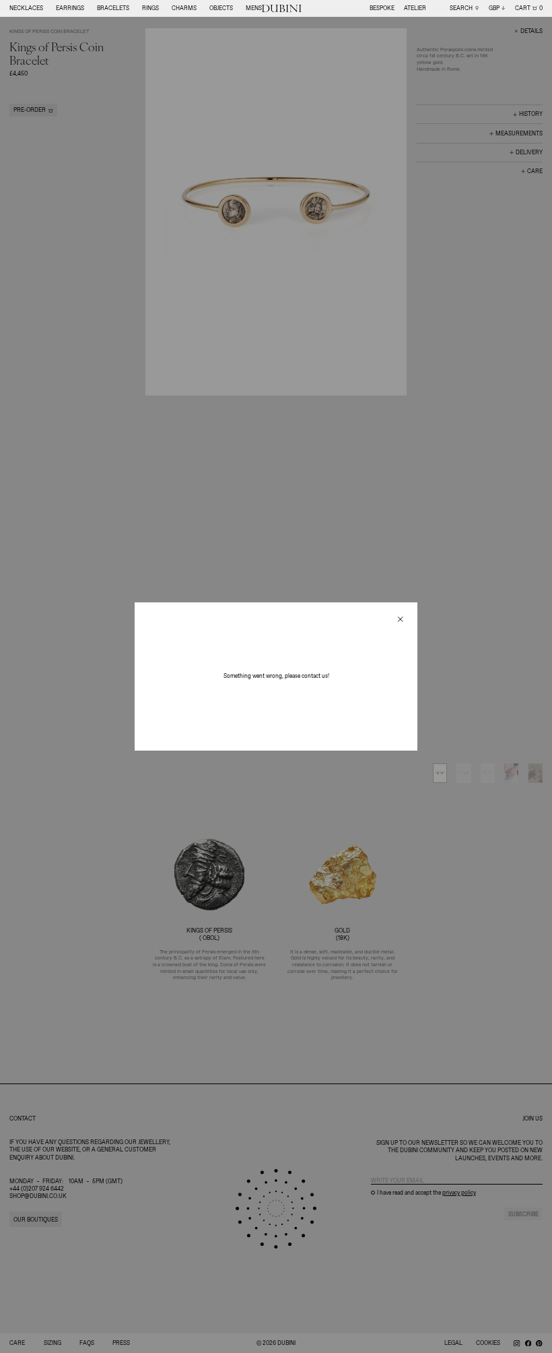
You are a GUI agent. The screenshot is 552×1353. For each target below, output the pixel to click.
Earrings (70, 8)
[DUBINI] (282, 9)
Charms (184, 8)
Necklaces (26, 8)
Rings (150, 8)
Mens (254, 8)
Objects (221, 8)
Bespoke (382, 8)
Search (461, 8)
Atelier (415, 8)
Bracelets (113, 8)
